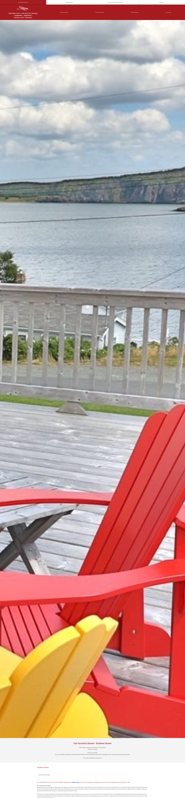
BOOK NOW (75, 782)
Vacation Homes (134, 12)
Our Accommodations (23, 2)
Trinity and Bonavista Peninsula (115, 2)
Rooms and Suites (99, 12)
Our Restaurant (69, 2)
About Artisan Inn (64, 12)
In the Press (168, 12)
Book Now (162, 2)
